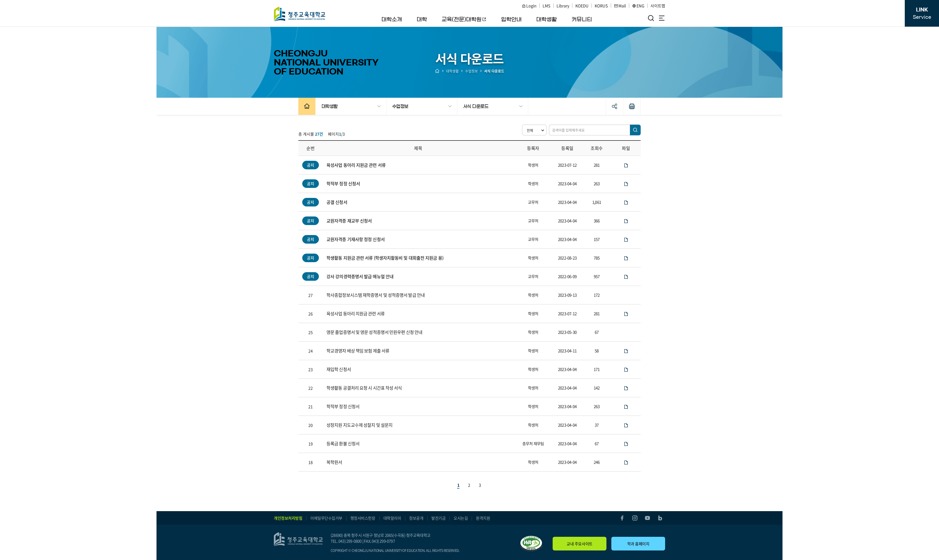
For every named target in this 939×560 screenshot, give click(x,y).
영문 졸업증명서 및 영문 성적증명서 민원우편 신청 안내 (374, 332)
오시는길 (461, 518)
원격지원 (483, 518)
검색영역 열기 (651, 18)
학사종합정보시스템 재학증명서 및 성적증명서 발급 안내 (375, 295)
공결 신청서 (336, 202)
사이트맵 (657, 6)
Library (563, 6)
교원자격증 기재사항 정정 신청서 (355, 239)
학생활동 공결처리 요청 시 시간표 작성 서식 (364, 388)
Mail (622, 6)
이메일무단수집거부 (326, 518)
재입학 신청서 (338, 369)
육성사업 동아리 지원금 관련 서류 (356, 165)
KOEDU (582, 6)
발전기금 (438, 518)
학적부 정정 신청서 (343, 183)
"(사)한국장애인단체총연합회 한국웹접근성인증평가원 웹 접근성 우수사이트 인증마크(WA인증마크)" (531, 543)
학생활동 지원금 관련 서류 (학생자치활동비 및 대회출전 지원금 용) (384, 258)
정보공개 (416, 518)
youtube (647, 518)
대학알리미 (392, 518)
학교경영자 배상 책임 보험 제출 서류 (357, 350)
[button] (534, 130)
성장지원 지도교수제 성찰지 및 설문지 (359, 425)
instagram (635, 518)
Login (531, 6)
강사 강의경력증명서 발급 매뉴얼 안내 (359, 276)
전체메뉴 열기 (661, 18)
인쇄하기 (631, 106)
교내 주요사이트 (579, 544)
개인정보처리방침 (288, 518)
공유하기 (614, 106)
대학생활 (452, 70)
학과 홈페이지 (638, 544)
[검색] (635, 130)
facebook (622, 518)
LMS (546, 6)
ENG (640, 6)
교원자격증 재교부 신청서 (349, 220)
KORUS (601, 6)
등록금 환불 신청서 (342, 443)
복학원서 (334, 462)
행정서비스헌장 (362, 518)
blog (660, 518)
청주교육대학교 (300, 14)
